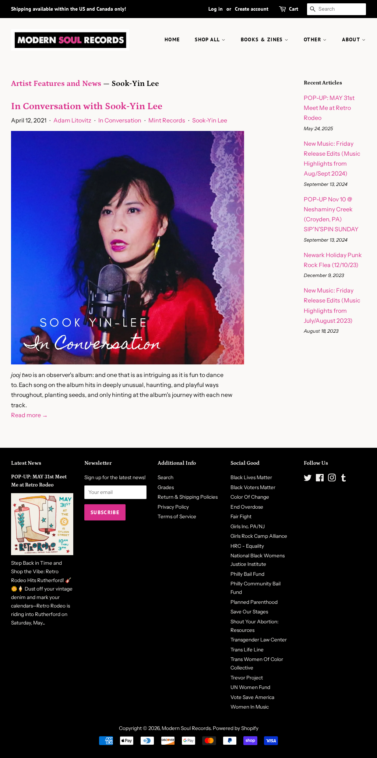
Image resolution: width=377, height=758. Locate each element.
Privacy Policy (173, 507)
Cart (293, 9)
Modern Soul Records (186, 728)
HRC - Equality (247, 546)
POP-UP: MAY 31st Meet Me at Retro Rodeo (329, 107)
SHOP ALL (208, 39)
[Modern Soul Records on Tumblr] (343, 479)
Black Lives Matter (251, 477)
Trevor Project (246, 678)
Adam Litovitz (72, 120)
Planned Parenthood (254, 602)
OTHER (313, 39)
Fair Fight (240, 516)
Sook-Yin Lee (209, 120)
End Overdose (246, 507)
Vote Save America (252, 697)
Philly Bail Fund (247, 574)
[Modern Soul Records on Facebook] (320, 479)
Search (165, 477)
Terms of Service (177, 516)
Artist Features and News (56, 83)
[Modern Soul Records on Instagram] (332, 479)
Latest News (26, 463)
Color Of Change (249, 497)
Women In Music (249, 707)
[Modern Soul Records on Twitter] (308, 479)
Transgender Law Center (258, 640)
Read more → (29, 415)
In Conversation (119, 120)
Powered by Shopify (235, 728)
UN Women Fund (250, 687)
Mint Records (166, 120)
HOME (172, 39)
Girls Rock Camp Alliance (258, 536)
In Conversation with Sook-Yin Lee (86, 106)
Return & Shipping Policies (188, 497)
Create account (251, 9)
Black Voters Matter (252, 487)
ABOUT (352, 39)
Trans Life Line (247, 650)
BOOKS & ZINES (263, 39)
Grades (166, 487)
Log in (215, 9)
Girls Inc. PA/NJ (247, 526)
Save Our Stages (249, 612)
